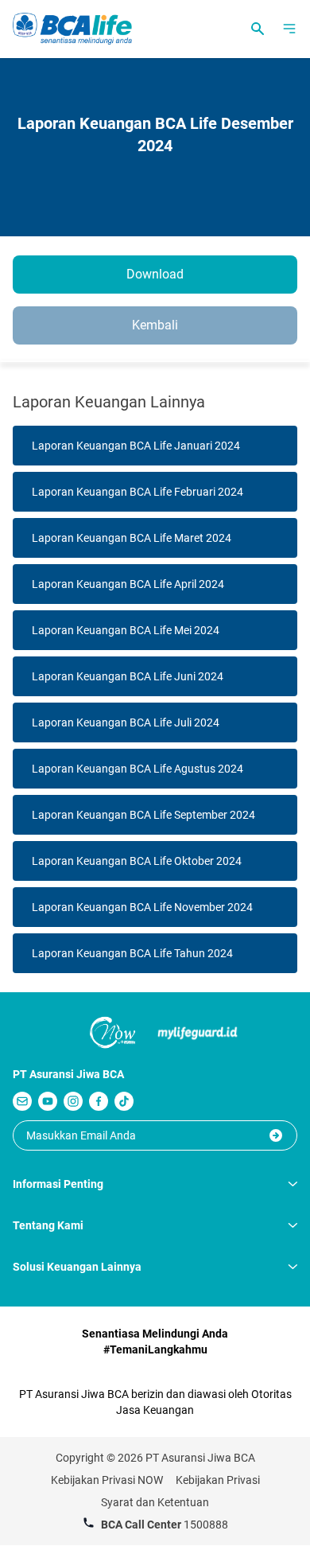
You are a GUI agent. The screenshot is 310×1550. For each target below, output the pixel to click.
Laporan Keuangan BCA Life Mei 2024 (125, 630)
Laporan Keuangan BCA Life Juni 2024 (127, 676)
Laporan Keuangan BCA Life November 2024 (142, 907)
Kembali (155, 325)
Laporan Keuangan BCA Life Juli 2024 (125, 722)
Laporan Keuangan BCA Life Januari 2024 (136, 445)
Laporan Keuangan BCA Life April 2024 (128, 584)
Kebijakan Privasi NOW (107, 1480)
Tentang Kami (48, 1225)
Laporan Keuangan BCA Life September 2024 (143, 814)
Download (155, 274)
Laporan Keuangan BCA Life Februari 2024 (137, 491)
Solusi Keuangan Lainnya (77, 1266)
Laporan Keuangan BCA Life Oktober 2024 (137, 861)
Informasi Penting (58, 1184)
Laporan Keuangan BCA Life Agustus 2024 (137, 768)
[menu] (289, 29)
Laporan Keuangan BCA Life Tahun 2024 (132, 953)
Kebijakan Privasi (218, 1480)
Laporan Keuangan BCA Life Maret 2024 (131, 538)
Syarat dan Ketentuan (155, 1502)
